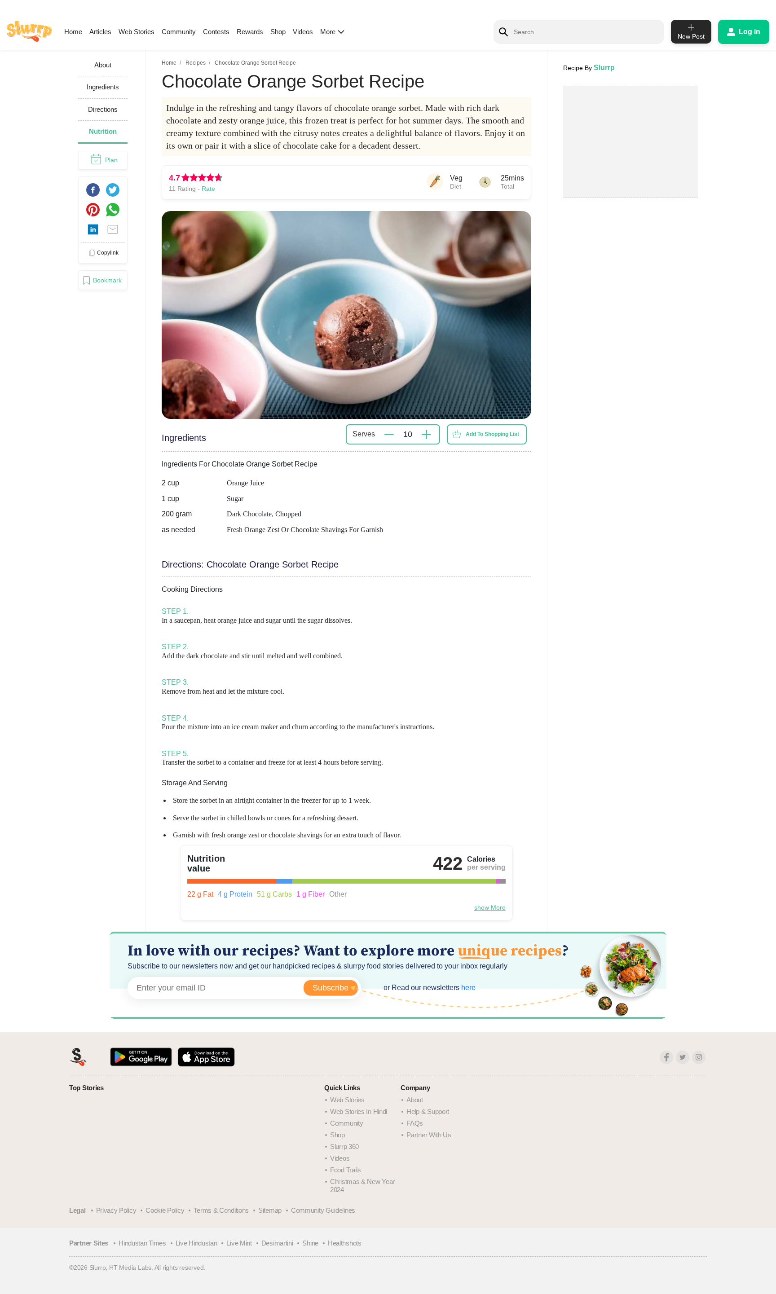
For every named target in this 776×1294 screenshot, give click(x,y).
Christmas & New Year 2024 (362, 1185)
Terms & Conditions (221, 1210)
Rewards (250, 31)
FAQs (414, 1123)
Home (73, 31)
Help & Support (427, 1111)
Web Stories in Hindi (358, 1111)
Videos (303, 31)
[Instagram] (698, 1057)
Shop (278, 31)
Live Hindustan (196, 1243)
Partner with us (428, 1135)
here (467, 987)
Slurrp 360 (344, 1146)
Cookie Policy (165, 1210)
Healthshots (345, 1243)
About (414, 1100)
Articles (100, 31)
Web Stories (136, 31)
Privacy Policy (116, 1210)
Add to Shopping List (492, 434)
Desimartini (277, 1243)
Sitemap (270, 1210)
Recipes (195, 63)
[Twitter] (682, 1057)
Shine (310, 1243)
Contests (216, 31)
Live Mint (238, 1243)
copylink (108, 252)
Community (179, 31)
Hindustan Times (142, 1243)
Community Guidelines (323, 1210)
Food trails (345, 1170)
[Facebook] (666, 1057)
